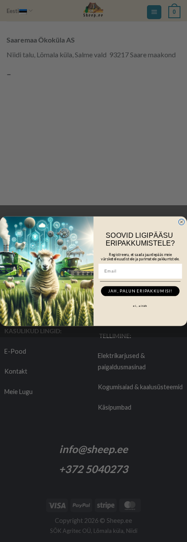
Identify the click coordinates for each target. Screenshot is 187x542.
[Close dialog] (182, 222)
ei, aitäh (140, 306)
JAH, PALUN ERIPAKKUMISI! (140, 291)
